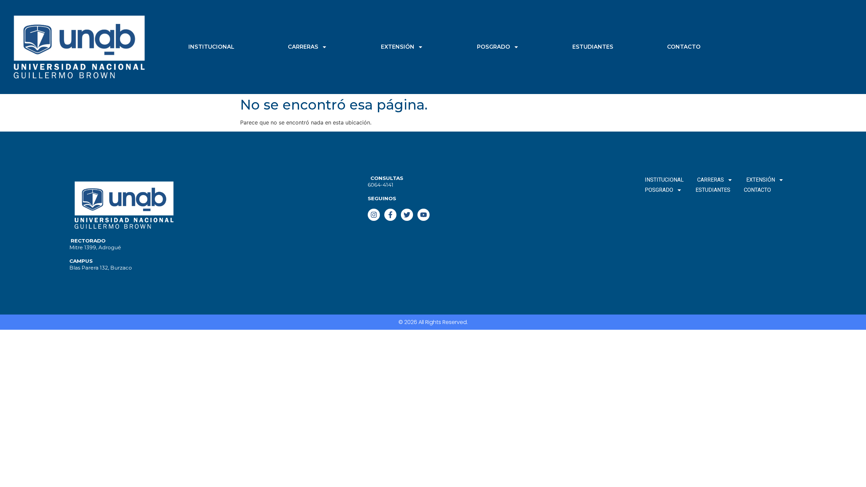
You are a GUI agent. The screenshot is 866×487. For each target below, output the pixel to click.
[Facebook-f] (390, 215)
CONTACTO (684, 47)
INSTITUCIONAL (211, 47)
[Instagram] (374, 215)
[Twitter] (407, 215)
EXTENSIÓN (397, 47)
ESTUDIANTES (592, 47)
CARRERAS (303, 47)
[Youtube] (423, 215)
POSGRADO (493, 47)
